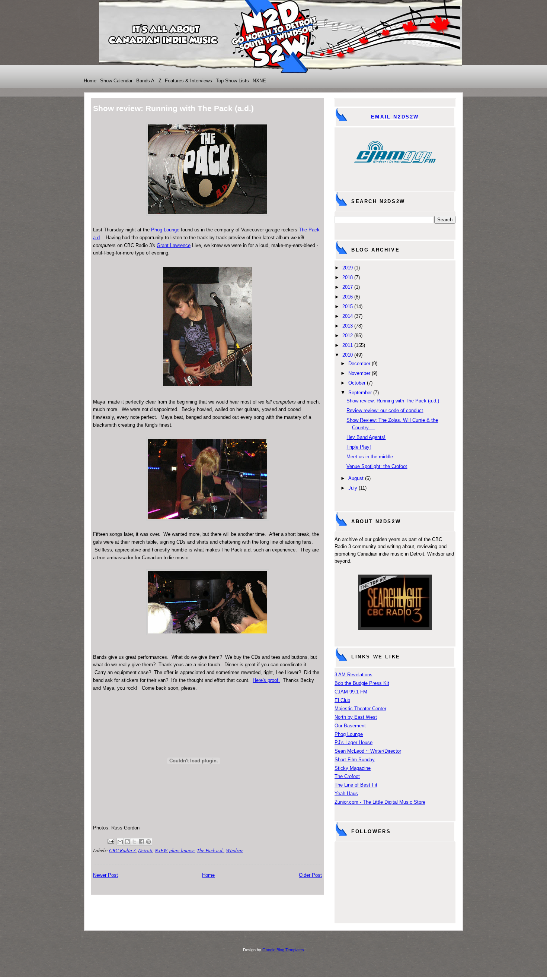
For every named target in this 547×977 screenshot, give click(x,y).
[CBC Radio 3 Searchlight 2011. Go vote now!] (395, 628)
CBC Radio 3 (122, 850)
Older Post (310, 875)
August (356, 478)
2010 (347, 355)
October (356, 383)
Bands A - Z (148, 80)
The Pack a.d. (210, 850)
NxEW (161, 850)
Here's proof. (266, 680)
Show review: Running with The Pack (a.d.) (392, 401)
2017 (347, 287)
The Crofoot (347, 776)
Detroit (145, 850)
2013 (347, 326)
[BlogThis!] (127, 841)
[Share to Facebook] (141, 841)
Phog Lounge (165, 230)
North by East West (356, 717)
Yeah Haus (346, 793)
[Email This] (120, 841)
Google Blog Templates (283, 950)
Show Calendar (116, 80)
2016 (347, 297)
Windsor (234, 850)
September (360, 392)
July (352, 488)
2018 (347, 277)
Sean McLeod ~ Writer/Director (368, 751)
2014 (347, 316)
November (359, 373)
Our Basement (350, 725)
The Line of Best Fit (356, 785)
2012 (347, 335)
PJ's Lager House (353, 742)
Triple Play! (358, 447)
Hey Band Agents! (366, 437)
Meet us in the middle (369, 456)
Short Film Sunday (355, 759)
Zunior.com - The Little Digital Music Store (380, 802)
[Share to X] (134, 841)
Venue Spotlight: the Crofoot (376, 466)
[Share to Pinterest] (148, 841)
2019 (347, 268)
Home (90, 80)
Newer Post (105, 875)
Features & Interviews (188, 80)
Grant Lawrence (174, 245)
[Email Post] (110, 840)
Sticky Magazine (353, 768)
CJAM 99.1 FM (351, 692)
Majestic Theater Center (360, 708)
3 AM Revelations (353, 674)
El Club (342, 700)
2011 (347, 345)
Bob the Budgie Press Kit (362, 683)
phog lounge (182, 850)
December (359, 363)
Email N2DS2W (395, 117)
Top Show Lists (232, 80)
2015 (347, 306)
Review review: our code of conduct (384, 410)
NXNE (259, 80)
